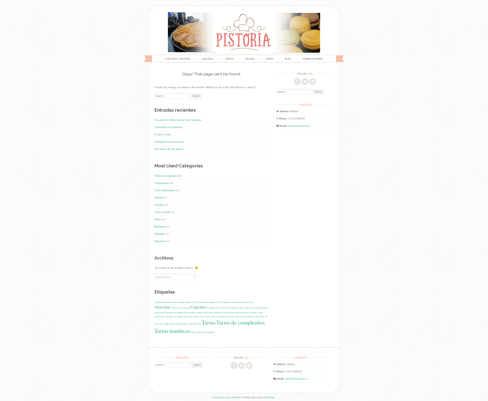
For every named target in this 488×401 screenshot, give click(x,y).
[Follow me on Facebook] (297, 81)
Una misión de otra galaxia (168, 149)
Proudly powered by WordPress (227, 397)
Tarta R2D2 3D (194, 323)
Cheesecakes (248, 302)
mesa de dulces (252, 312)
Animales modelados (162, 302)
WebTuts (271, 397)
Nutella (208, 316)
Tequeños (210, 332)
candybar (212, 302)
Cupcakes (159, 205)
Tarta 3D (263, 316)
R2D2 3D (239, 316)
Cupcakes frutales (237, 307)
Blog (288, 58)
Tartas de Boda (162, 212)
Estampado (169, 312)
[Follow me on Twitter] (305, 81)
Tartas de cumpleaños (165, 176)
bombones (181, 302)
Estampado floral (182, 312)
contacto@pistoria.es (299, 125)
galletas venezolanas (204, 312)
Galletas (208, 58)
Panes (269, 58)
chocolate (162, 307)
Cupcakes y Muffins (177, 58)
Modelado (159, 234)
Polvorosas (230, 316)
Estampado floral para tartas (169, 141)
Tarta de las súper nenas (164, 323)
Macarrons (160, 241)
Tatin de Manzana (198, 332)
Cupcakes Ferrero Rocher (218, 307)
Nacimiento (188, 316)
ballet (174, 302)
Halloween (231, 312)
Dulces (249, 58)
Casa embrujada (223, 302)
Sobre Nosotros (313, 58)
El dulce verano (162, 134)
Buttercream (202, 302)
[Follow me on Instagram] (312, 81)
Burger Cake (191, 302)
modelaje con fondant (174, 316)
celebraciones (236, 302)
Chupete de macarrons (180, 307)
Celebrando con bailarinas (168, 127)
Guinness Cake (220, 312)
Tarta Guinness (181, 323)
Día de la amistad (252, 307)
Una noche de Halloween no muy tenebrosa (177, 120)
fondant (192, 312)
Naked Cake (199, 316)
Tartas (229, 58)
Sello (257, 316)
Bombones (160, 226)
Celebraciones (161, 183)
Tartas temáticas (172, 330)
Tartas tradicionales (164, 190)
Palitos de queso (218, 316)
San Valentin (249, 316)
